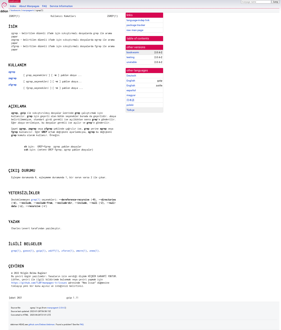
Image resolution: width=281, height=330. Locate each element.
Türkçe (130, 110)
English (131, 80)
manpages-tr (28, 10)
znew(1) (94, 250)
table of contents (138, 38)
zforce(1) (67, 250)
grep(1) (35, 199)
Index (13, 6)
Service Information (61, 6)
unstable (132, 62)
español (131, 90)
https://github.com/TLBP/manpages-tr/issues (39, 282)
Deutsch (131, 75)
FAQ (44, 6)
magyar (131, 95)
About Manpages (29, 6)
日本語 (130, 100)
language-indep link (138, 20)
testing (130, 57)
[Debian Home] (4, 6)
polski (130, 104)
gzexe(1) (28, 250)
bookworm (15, 10)
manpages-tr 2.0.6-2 (56, 308)
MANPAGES (14, 1)
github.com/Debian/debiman (41, 324)
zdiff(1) (53, 250)
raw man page (135, 30)
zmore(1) (81, 250)
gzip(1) (41, 250)
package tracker (136, 25)
